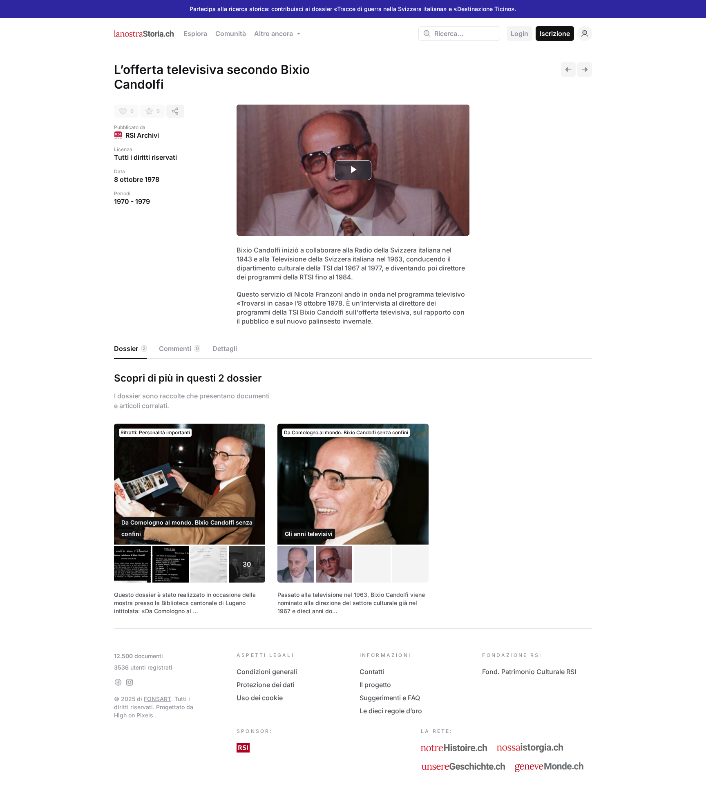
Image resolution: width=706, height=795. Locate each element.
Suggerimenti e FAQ (390, 698)
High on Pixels (134, 715)
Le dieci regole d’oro (391, 711)
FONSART (157, 698)
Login (519, 33)
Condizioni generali (267, 672)
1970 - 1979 (132, 201)
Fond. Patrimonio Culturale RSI (529, 672)
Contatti (372, 672)
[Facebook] (118, 682)
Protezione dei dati (265, 685)
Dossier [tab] (129, 348)
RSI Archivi (142, 135)
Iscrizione (555, 33)
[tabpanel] (353, 492)
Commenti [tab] (179, 348)
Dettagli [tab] (224, 348)
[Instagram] (129, 682)
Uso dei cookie (260, 698)
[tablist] (353, 349)
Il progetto (375, 685)
